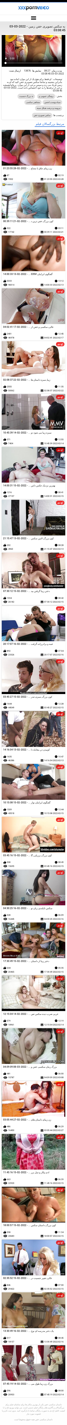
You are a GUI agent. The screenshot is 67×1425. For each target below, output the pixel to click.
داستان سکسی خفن (44, 1419)
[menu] (33, 18)
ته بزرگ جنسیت (26, 96)
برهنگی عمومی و (46, 96)
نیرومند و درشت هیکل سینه (48, 108)
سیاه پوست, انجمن (52, 102)
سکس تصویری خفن (42, 115)
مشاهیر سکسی (33, 102)
